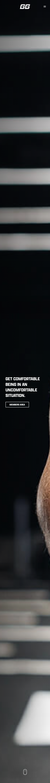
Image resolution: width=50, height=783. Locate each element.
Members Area (17, 404)
